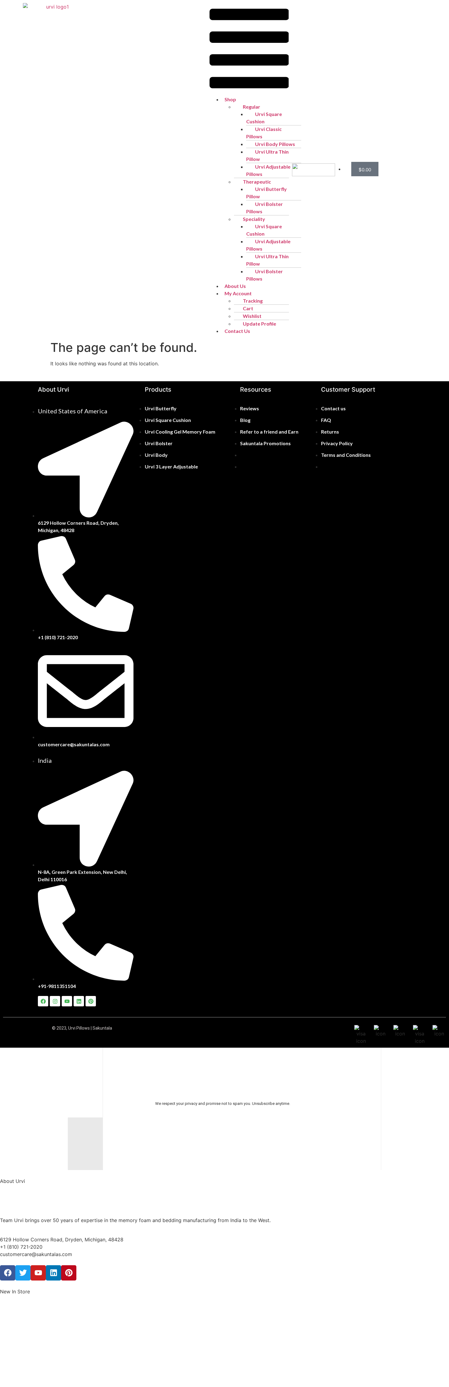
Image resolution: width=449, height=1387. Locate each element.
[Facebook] (43, 1001)
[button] (249, 49)
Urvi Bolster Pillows (264, 207)
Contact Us (237, 331)
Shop (230, 99)
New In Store (15, 1291)
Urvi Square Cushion (264, 117)
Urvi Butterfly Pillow (266, 192)
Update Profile (259, 323)
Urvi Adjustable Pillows (268, 170)
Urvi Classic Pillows (264, 132)
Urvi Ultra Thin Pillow (267, 155)
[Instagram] (55, 1001)
